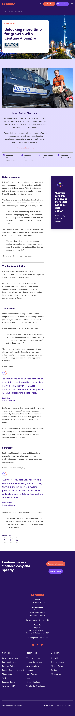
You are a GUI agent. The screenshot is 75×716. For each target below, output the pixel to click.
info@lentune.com (38, 602)
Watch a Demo (57, 666)
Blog (28, 678)
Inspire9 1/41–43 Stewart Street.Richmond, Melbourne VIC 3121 (37, 630)
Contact (54, 670)
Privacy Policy (48, 705)
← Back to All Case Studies (13, 12)
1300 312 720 (43, 638)
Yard (4, 678)
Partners (29, 670)
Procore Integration (34, 662)
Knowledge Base (33, 682)
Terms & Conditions (63, 705)
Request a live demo (56, 564)
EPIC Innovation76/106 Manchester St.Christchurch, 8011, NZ (37, 612)
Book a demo (49, 4)
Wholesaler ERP (8, 686)
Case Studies (31, 674)
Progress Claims (8, 666)
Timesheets (7, 674)
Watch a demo (62, 4)
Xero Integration (33, 658)
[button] (40, 4)
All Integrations (32, 666)
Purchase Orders (9, 662)
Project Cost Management (13, 670)
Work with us (56, 674)
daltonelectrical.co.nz (25, 148)
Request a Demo (57, 662)
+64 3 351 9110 (43, 620)
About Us (54, 658)
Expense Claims (8, 682)
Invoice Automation (10, 658)
